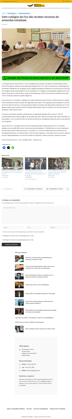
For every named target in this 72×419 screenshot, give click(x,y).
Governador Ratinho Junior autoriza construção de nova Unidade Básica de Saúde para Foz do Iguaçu (35, 172)
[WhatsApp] (67, 189)
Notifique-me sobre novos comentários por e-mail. (18, 236)
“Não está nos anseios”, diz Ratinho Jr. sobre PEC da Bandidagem (34, 317)
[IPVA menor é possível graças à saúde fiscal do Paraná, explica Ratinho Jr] (19, 302)
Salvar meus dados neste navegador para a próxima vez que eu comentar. (24, 232)
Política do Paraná (24, 13)
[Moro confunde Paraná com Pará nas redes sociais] (19, 329)
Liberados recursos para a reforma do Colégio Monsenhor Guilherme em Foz (12, 172)
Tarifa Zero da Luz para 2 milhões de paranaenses (29, 322)
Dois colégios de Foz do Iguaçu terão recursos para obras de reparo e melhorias (57, 172)
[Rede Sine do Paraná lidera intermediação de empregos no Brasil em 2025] (19, 258)
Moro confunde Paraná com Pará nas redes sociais (40, 328)
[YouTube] (69, 1)
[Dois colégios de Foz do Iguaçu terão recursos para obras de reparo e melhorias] (59, 163)
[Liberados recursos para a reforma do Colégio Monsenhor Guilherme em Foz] (12, 163)
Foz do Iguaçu (11, 13)
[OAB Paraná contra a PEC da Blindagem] (19, 285)
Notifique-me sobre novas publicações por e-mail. (18, 240)
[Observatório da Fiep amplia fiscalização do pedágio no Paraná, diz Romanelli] (19, 311)
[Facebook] (63, 1)
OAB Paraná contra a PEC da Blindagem (37, 284)
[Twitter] (65, 1)
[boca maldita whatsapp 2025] (36, 78)
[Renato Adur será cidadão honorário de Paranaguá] (19, 293)
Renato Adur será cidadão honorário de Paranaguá (40, 293)
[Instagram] (67, 1)
